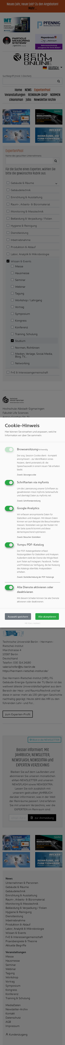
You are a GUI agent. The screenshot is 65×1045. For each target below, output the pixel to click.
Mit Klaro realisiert (32, 623)
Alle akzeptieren (47, 616)
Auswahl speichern (18, 616)
